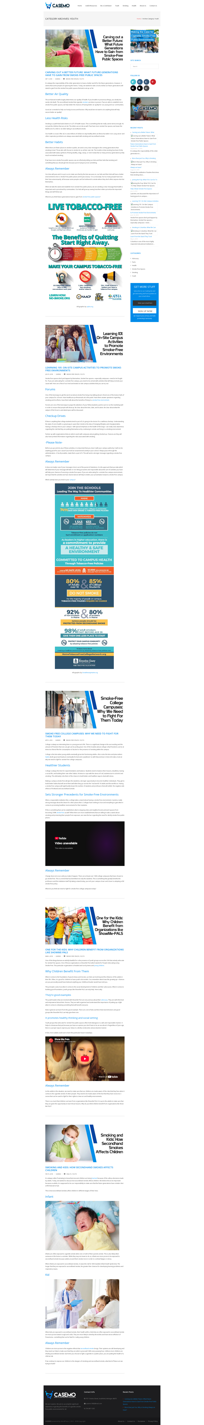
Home (80, 6)
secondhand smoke (87, 1348)
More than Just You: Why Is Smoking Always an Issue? (139, 1408)
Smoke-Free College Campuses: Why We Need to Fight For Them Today (81, 735)
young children (99, 965)
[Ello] (140, 88)
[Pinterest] (153, 82)
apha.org (90, 307)
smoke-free (60, 813)
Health (134, 6)
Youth (117, 6)
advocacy (104, 1000)
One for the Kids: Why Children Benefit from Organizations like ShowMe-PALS (84, 951)
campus (72, 480)
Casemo (57, 79)
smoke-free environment (101, 400)
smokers (85, 102)
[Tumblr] (146, 82)
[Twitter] (133, 82)
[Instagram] (140, 82)
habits (47, 757)
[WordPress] (146, 88)
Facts (134, 262)
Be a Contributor (106, 6)
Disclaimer (141, 1421)
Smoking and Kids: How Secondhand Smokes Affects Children (79, 1169)
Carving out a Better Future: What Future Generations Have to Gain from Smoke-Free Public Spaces (81, 74)
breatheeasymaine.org (90, 673)
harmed (94, 1178)
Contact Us (153, 6)
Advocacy (135, 258)
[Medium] (133, 88)
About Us (143, 6)
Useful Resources (91, 6)
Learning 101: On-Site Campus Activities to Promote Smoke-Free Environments (83, 369)
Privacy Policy (153, 1421)
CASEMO (48, 1421)
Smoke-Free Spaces (72, 79)
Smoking (125, 6)
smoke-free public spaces (91, 197)
